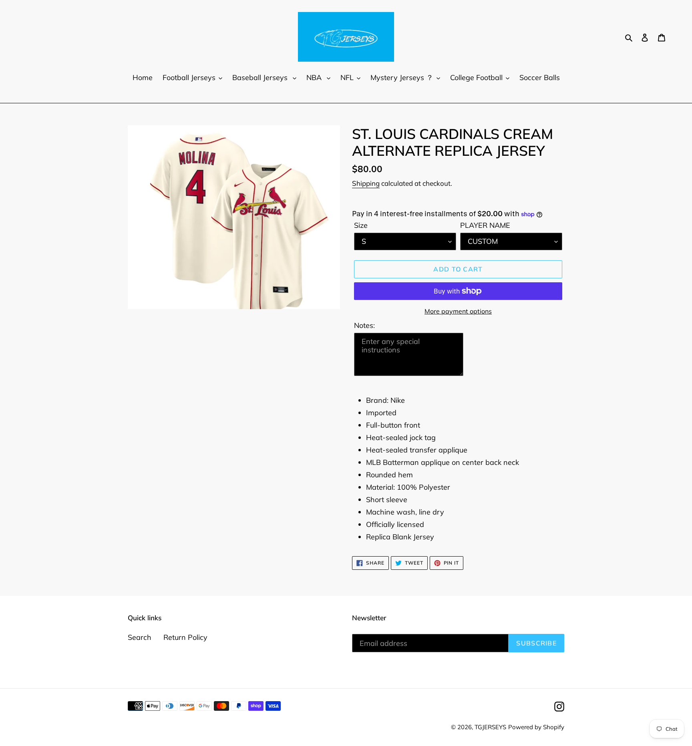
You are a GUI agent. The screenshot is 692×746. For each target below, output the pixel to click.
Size (361, 225)
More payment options (458, 311)
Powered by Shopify (536, 727)
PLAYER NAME (485, 225)
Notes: (364, 325)
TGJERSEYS (490, 727)
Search (139, 637)
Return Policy (185, 637)
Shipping (366, 183)
